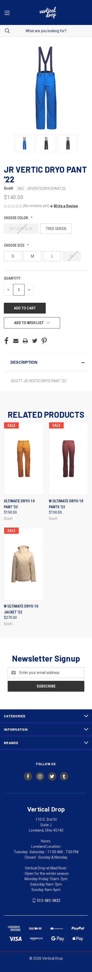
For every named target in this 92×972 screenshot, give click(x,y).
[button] (64, 206)
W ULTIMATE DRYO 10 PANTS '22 (66, 504)
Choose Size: (15, 245)
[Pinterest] (44, 340)
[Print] (25, 340)
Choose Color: (16, 218)
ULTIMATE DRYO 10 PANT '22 (19, 504)
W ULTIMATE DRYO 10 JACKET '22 (21, 609)
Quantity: (12, 278)
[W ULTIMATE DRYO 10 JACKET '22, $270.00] (23, 564)
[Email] (15, 340)
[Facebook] (6, 340)
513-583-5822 (48, 900)
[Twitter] (34, 340)
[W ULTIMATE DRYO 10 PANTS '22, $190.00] (68, 458)
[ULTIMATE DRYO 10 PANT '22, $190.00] (23, 458)
